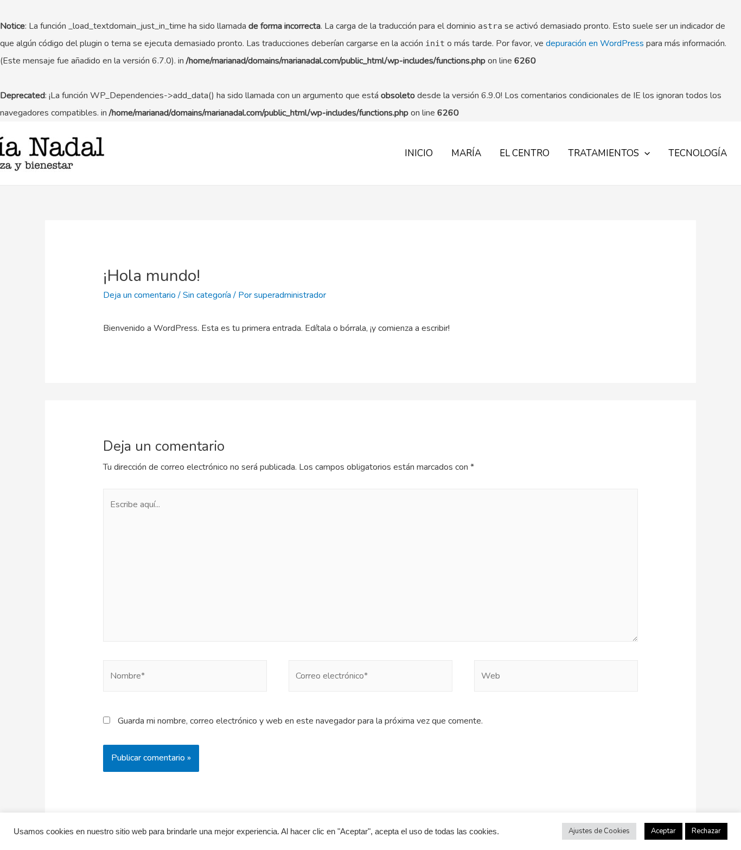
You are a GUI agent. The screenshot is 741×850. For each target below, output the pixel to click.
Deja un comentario (139, 295)
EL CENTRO (525, 153)
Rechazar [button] (706, 831)
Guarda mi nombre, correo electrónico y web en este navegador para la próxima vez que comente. (300, 721)
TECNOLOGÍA (697, 153)
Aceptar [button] (663, 831)
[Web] (556, 678)
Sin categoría (207, 295)
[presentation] (644, 153)
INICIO (419, 153)
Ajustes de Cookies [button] (599, 831)
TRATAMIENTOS (603, 153)
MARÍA (466, 153)
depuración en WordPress (595, 43)
